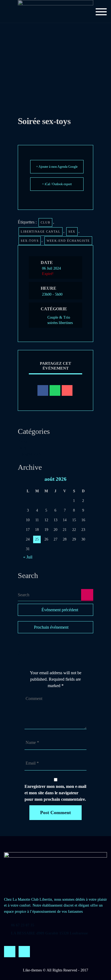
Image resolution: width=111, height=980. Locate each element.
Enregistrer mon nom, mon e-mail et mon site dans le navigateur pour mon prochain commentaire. (55, 793)
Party (22, 447)
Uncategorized (30, 454)
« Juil (27, 557)
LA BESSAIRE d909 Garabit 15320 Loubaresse (49, 933)
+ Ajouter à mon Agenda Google (57, 167)
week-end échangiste (68, 240)
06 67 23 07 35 (22, 925)
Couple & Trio (58, 317)
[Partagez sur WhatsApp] (55, 390)
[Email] (67, 390)
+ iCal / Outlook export (57, 184)
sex (71, 231)
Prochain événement (51, 627)
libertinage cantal (40, 231)
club (45, 222)
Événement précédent (59, 610)
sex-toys (30, 240)
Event (23, 441)
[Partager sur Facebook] (42, 390)
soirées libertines (60, 323)
